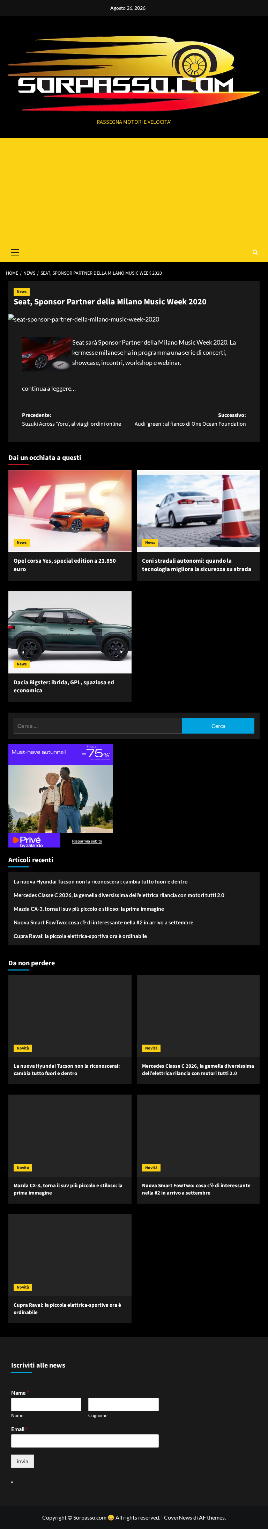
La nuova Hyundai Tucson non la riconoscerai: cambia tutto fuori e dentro (101, 881)
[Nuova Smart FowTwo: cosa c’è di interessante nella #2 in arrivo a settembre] (198, 1136)
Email (19, 1429)
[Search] (255, 252)
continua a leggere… (49, 388)
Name (20, 1392)
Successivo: (190, 419)
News (22, 292)
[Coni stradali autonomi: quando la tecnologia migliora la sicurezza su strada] (198, 511)
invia (22, 1461)
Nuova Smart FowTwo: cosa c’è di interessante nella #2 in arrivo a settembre (103, 922)
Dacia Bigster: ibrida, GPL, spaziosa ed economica (64, 686)
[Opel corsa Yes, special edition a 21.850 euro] (70, 511)
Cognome (97, 1415)
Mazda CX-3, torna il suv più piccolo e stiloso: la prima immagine (89, 909)
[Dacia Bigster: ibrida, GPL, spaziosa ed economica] (70, 632)
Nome (17, 1415)
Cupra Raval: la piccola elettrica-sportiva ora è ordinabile (80, 936)
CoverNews (178, 1517)
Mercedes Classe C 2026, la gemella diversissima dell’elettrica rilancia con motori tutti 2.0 (119, 895)
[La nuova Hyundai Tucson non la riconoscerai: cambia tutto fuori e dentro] (70, 1016)
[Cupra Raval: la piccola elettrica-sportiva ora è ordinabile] (70, 1255)
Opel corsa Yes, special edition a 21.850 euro (65, 565)
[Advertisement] (134, 190)
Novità (23, 1048)
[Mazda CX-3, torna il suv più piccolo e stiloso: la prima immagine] (70, 1136)
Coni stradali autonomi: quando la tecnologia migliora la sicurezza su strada (196, 565)
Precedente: (71, 419)
